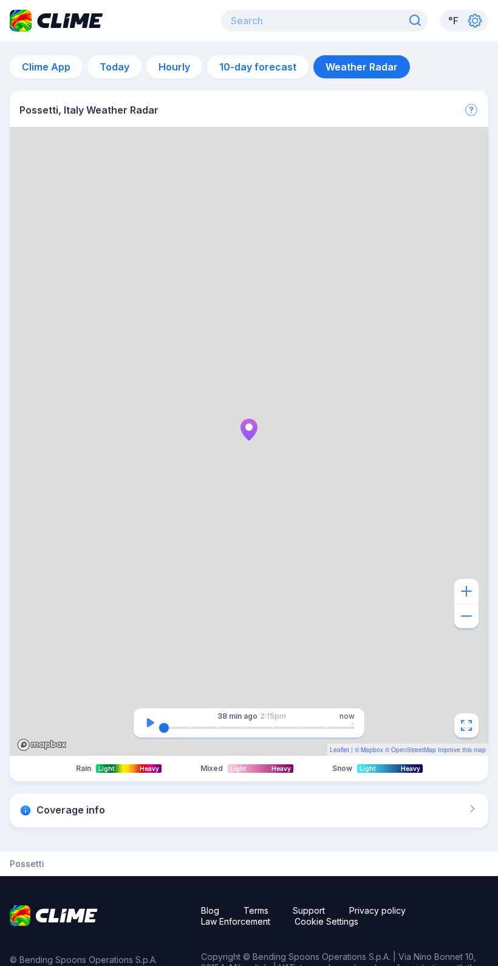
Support (309, 910)
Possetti (27, 864)
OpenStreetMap (413, 749)
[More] (471, 110)
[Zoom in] (466, 591)
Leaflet (339, 749)
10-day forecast (257, 67)
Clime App (46, 67)
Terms (256, 910)
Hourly (174, 67)
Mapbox (372, 749)
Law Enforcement (235, 921)
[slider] (164, 728)
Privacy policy (377, 910)
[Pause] (150, 723)
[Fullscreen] (466, 725)
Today (114, 67)
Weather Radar (362, 67)
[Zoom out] (466, 616)
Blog (210, 910)
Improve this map (462, 749)
